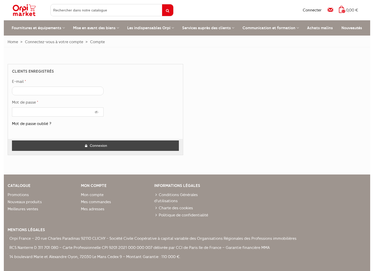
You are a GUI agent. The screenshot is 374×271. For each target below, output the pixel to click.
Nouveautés (351, 28)
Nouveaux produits (25, 202)
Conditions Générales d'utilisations (176, 198)
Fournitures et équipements (36, 28)
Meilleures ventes (23, 209)
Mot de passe (24, 102)
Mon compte (92, 195)
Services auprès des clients (206, 28)
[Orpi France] (30, 10)
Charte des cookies (176, 208)
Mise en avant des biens (94, 28)
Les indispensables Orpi (148, 28)
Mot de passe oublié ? (31, 123)
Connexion (98, 146)
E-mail (18, 81)
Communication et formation (268, 28)
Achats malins (320, 28)
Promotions (18, 195)
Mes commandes (96, 202)
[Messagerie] (330, 10)
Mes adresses (92, 209)
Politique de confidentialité (183, 215)
